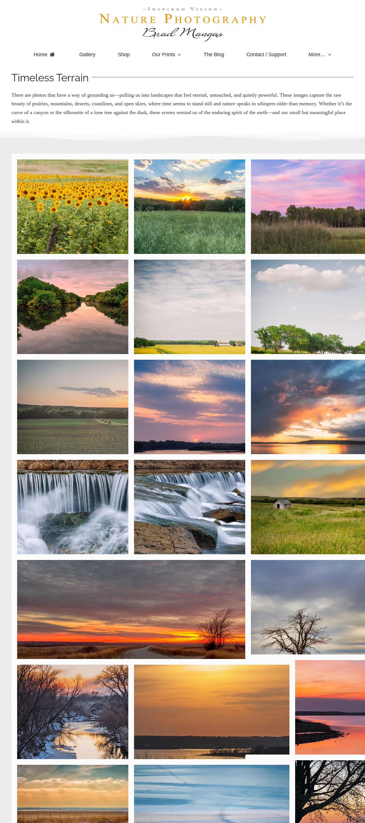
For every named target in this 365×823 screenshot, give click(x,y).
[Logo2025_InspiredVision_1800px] (182, 8)
